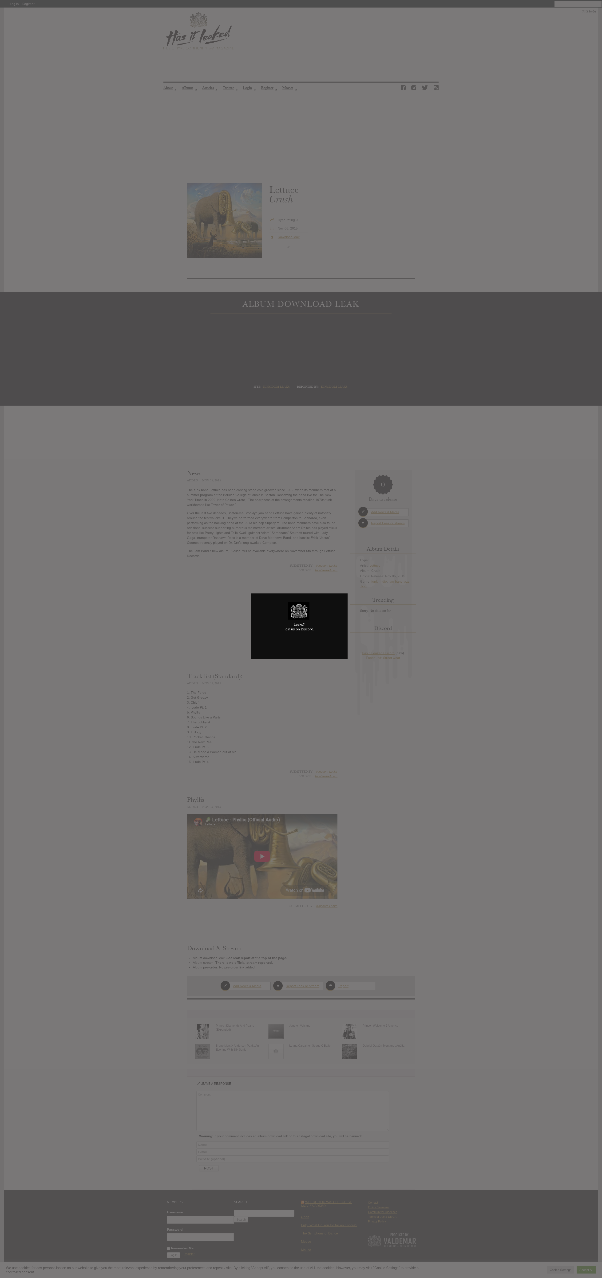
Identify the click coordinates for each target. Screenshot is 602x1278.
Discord (307, 629)
